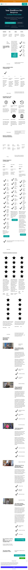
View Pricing (22, 558)
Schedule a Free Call (24, 4)
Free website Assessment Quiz (20, 539)
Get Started (6, 236)
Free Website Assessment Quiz (19, 555)
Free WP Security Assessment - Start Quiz (14, 55)
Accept (14, 567)
